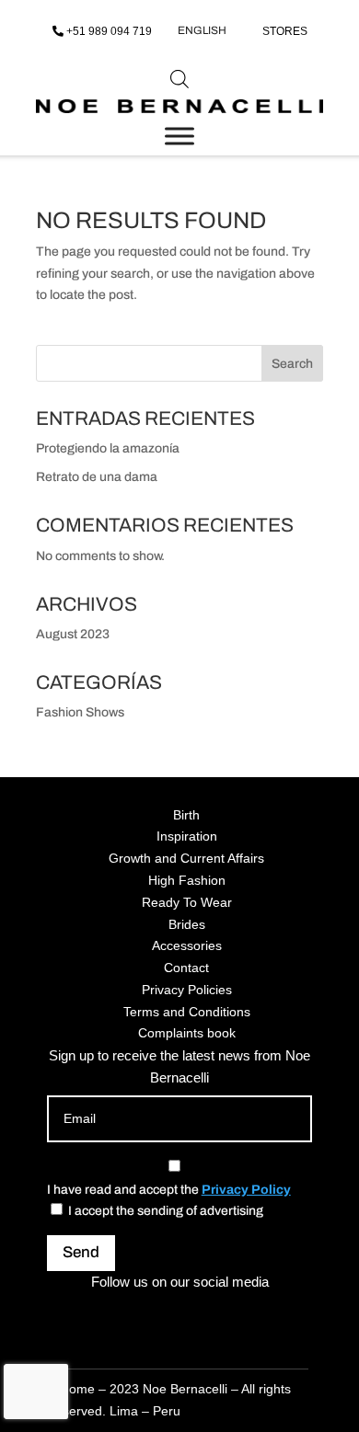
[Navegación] (179, 135)
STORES (284, 31)
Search (292, 364)
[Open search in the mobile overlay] (179, 79)
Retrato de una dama (96, 477)
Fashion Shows (80, 712)
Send (81, 1252)
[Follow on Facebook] (157, 1315)
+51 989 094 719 (109, 31)
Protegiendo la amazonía (108, 448)
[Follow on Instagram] (113, 1315)
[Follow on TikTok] (201, 1315)
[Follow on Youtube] (245, 1315)
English (202, 30)
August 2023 (73, 634)
